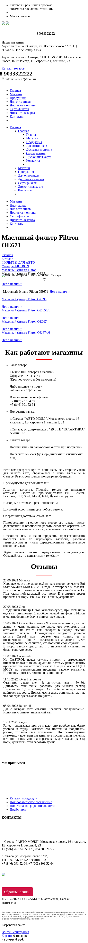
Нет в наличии (12, 284)
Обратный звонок (17, 892)
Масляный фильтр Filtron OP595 (24, 299)
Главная (15, 90)
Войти (6, 932)
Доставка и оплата (23, 105)
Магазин (16, 94)
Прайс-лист (18, 809)
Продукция (18, 98)
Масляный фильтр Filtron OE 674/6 (26, 332)
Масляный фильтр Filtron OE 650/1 (26, 310)
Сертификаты (19, 109)
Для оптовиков (20, 101)
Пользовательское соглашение (31, 802)
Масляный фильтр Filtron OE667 (24, 321)
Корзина (7, 935)
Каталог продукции (23, 798)
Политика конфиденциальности (32, 805)
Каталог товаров (13, 68)
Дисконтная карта (22, 112)
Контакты (17, 116)
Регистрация (20, 932)
